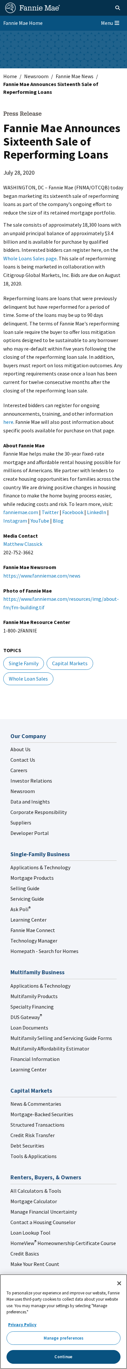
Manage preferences (63, 1338)
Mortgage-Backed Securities (41, 1114)
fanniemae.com (20, 512)
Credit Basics (24, 1253)
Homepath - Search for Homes (44, 951)
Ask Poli (20, 909)
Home (10, 76)
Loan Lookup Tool (30, 1232)
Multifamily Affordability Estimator (49, 1048)
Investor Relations (31, 780)
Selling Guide (24, 888)
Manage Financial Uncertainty (43, 1211)
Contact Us (22, 759)
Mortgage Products (32, 878)
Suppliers (20, 822)
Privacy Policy (22, 1324)
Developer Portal (29, 833)
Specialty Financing (32, 1006)
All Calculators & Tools (35, 1190)
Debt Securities (27, 1145)
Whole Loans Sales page (30, 258)
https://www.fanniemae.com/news (41, 575)
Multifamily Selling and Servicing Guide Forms (61, 1038)
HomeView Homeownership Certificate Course (63, 1243)
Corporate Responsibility (38, 812)
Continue (63, 1357)
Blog (58, 520)
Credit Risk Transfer (32, 1135)
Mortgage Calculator (33, 1201)
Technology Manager (33, 940)
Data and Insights (30, 801)
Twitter (50, 512)
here (8, 422)
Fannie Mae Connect (32, 930)
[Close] (119, 1283)
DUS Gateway (26, 1017)
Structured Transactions (37, 1124)
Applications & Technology (40, 867)
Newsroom (36, 76)
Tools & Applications (33, 1156)
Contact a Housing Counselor (43, 1222)
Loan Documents (29, 1027)
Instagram (15, 520)
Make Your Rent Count (34, 1264)
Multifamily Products (34, 996)
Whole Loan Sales (28, 678)
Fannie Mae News (74, 76)
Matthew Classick (22, 544)
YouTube (40, 520)
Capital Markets (70, 663)
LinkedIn (96, 512)
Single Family (23, 663)
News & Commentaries (35, 1103)
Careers (18, 770)
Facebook (72, 512)
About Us (20, 749)
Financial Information (35, 1059)
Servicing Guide (27, 898)
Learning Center (28, 919)
